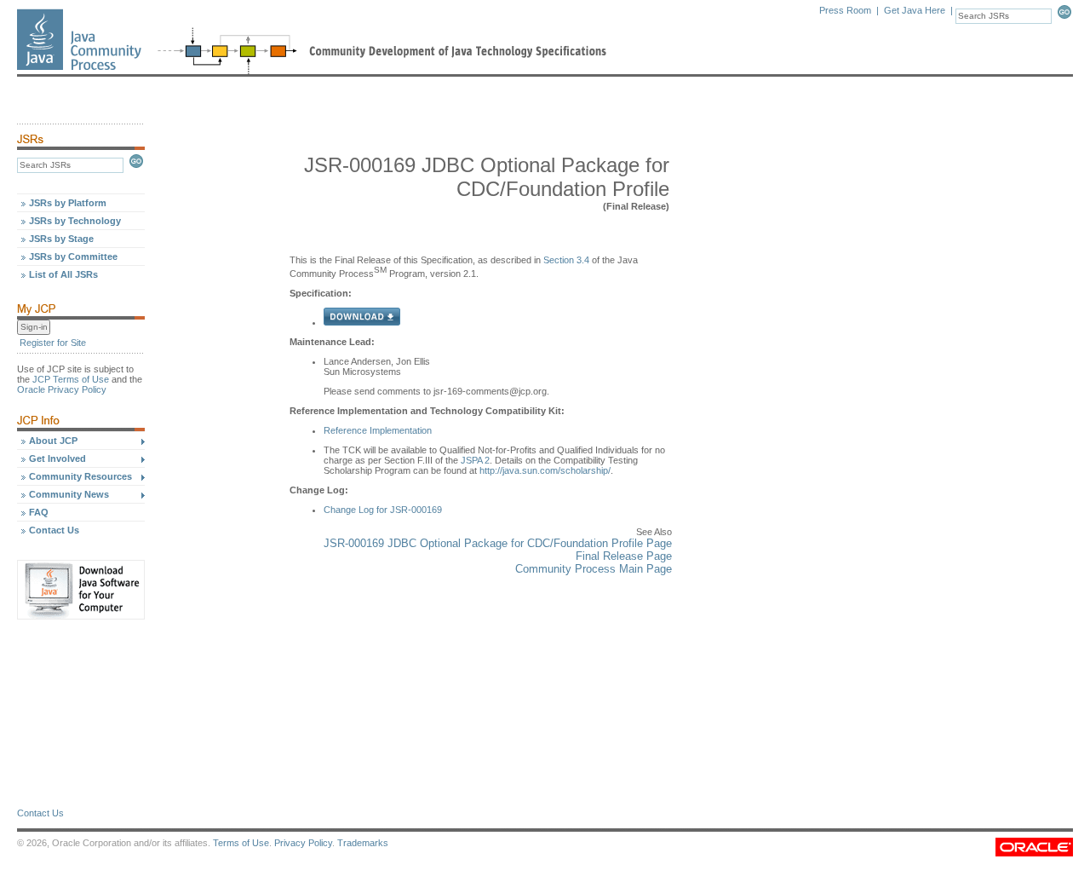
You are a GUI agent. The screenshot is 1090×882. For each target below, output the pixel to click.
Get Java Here (914, 10)
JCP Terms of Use (70, 379)
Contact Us (54, 530)
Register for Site (53, 342)
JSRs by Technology (75, 221)
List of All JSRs (63, 274)
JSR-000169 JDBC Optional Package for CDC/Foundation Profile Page (498, 543)
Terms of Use (241, 843)
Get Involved (57, 458)
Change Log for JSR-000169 (383, 509)
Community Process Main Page (593, 568)
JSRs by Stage (61, 238)
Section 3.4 (566, 260)
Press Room (845, 10)
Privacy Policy (303, 843)
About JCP (53, 440)
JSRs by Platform (67, 203)
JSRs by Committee (73, 256)
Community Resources (80, 476)
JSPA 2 (475, 460)
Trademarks (362, 843)
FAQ (39, 512)
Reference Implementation (378, 430)
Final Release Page (624, 556)
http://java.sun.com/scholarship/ (545, 470)
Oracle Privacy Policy (61, 389)
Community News (69, 494)
